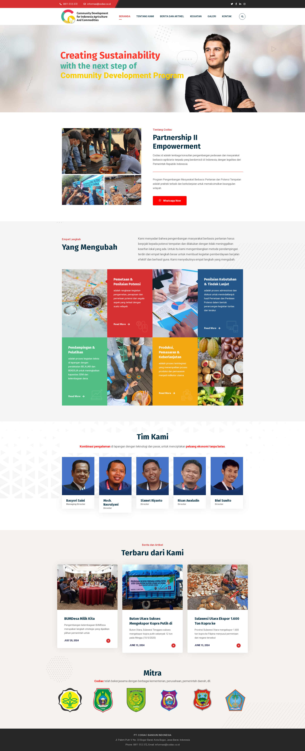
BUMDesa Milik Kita (79, 618)
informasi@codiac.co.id (167, 744)
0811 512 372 (140, 744)
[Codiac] (84, 16)
